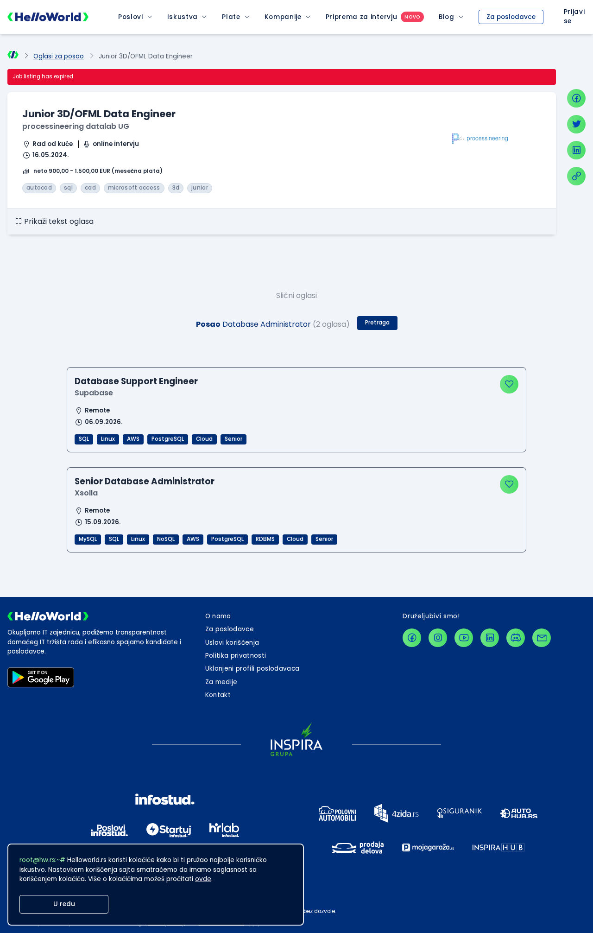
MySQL (88, 539)
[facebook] (576, 98)
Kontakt (218, 695)
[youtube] (463, 637)
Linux (108, 439)
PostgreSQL (167, 439)
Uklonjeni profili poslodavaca (252, 668)
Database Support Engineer (136, 381)
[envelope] (541, 637)
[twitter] (576, 124)
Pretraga (377, 322)
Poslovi (130, 17)
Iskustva (182, 17)
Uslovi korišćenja (232, 642)
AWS (133, 439)
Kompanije (283, 17)
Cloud (204, 439)
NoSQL (166, 539)
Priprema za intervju (361, 17)
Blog (446, 17)
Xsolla (86, 493)
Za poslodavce (511, 17)
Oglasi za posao (58, 56)
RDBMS (265, 539)
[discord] (515, 637)
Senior (233, 439)
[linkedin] (576, 150)
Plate (231, 17)
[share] (576, 176)
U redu (64, 904)
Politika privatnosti (235, 655)
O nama (218, 616)
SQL (84, 439)
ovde (203, 879)
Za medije (221, 682)
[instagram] (438, 637)
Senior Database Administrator (144, 481)
